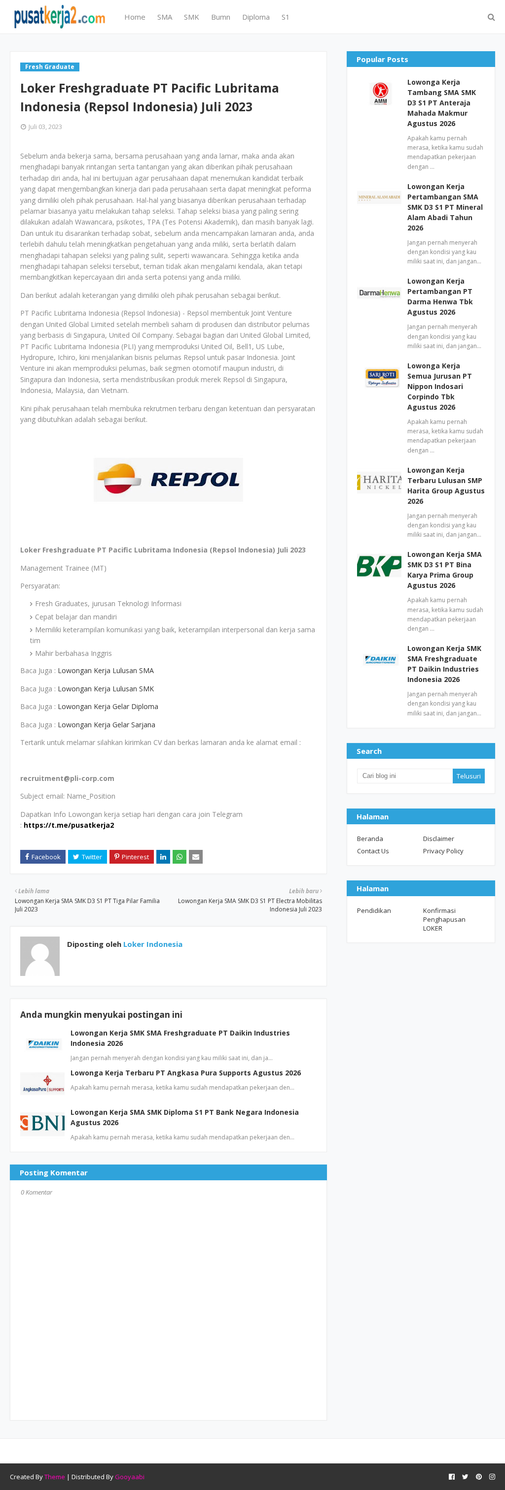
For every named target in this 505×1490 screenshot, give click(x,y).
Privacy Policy (443, 850)
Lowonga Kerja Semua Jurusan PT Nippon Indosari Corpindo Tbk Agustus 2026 (439, 386)
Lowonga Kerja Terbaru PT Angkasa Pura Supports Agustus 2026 (186, 1072)
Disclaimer (438, 838)
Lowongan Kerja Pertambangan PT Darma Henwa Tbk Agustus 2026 (440, 296)
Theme (54, 1476)
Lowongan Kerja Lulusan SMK (106, 688)
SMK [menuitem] (191, 17)
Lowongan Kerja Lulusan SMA (106, 670)
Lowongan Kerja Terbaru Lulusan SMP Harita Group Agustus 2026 (446, 485)
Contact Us (373, 850)
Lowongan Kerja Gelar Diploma (108, 706)
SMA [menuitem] (164, 17)
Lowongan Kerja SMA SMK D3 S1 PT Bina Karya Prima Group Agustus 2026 (444, 570)
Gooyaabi (129, 1476)
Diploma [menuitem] (256, 17)
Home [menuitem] (134, 17)
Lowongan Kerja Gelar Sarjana (107, 724)
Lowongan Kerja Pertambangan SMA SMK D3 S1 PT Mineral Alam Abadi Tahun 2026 (445, 207)
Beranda (370, 838)
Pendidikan (374, 910)
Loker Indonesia (151, 944)
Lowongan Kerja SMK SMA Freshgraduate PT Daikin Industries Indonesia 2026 (444, 664)
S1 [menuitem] (286, 17)
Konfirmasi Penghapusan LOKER (444, 919)
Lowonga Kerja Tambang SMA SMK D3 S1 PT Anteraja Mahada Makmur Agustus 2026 (441, 102)
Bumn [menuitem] (220, 17)
